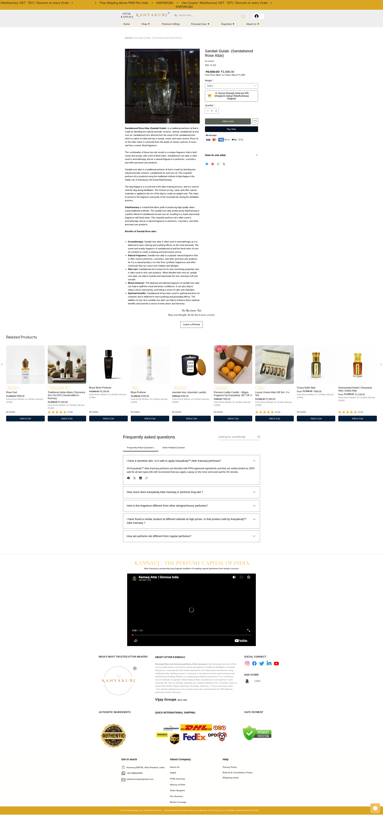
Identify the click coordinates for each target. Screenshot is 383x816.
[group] (191, 383)
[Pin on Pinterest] (212, 164)
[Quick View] (25, 364)
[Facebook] (254, 663)
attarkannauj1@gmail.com (140, 779)
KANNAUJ (127, 16)
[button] (245, 16)
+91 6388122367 (132, 773)
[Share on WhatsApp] (218, 164)
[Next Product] (381, 364)
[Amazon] (247, 681)
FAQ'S (173, 773)
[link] (60, 412)
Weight (209, 80)
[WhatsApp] (123, 773)
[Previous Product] (2, 364)
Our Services (176, 796)
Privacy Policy (230, 767)
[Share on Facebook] (207, 164)
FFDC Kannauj (177, 779)
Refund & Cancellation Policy (238, 772)
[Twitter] (262, 663)
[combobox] (231, 85)
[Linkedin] (269, 663)
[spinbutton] (211, 111)
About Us (175, 767)
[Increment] (216, 111)
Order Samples (177, 790)
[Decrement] (207, 111)
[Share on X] (224, 164)
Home (128, 38)
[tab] (140, 447)
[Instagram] (247, 663)
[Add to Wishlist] (255, 121)
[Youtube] (276, 663)
